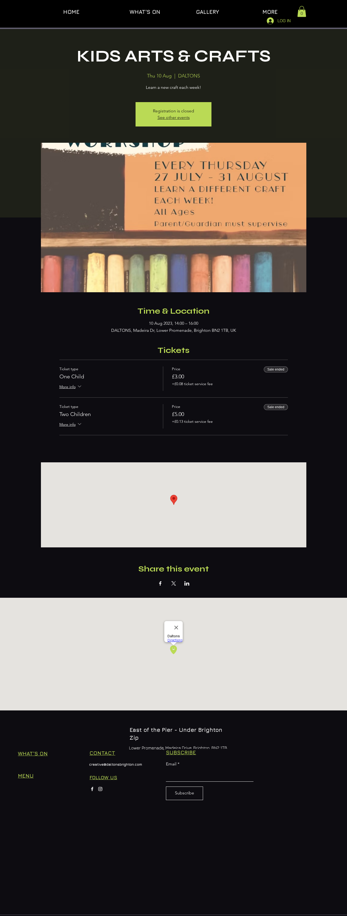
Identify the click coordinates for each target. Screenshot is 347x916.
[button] (301, 11)
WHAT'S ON (33, 753)
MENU (26, 776)
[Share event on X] (173, 583)
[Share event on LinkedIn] (186, 583)
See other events (174, 117)
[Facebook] (92, 789)
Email (171, 764)
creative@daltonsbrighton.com (115, 764)
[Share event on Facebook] (160, 583)
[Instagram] (100, 789)
